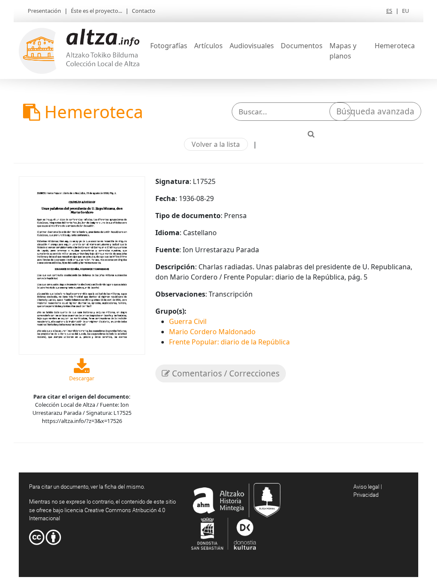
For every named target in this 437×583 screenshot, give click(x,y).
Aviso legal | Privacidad (367, 491)
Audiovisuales (252, 45)
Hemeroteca (395, 45)
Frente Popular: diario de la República (229, 342)
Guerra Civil (188, 321)
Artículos (208, 45)
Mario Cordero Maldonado (212, 331)
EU (405, 11)
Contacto (143, 11)
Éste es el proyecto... (96, 11)
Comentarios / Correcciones (225, 373)
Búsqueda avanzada (375, 111)
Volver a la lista (216, 144)
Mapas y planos (342, 51)
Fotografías (168, 45)
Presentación (44, 11)
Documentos (302, 45)
